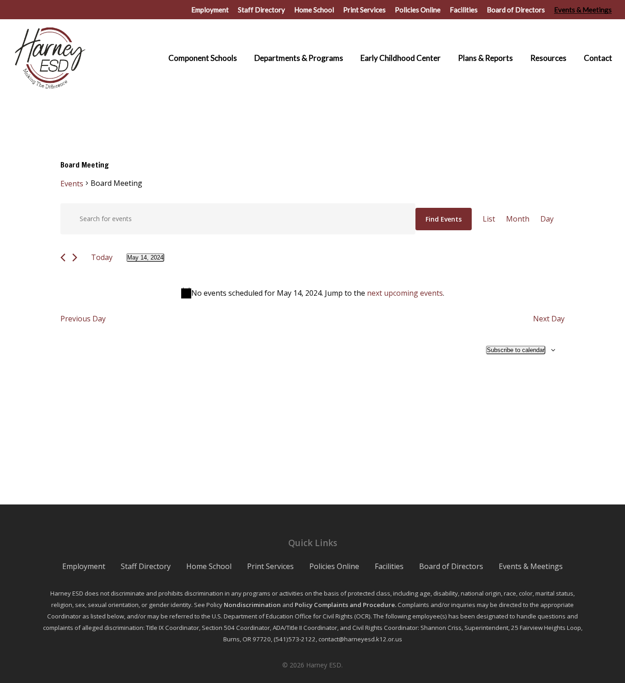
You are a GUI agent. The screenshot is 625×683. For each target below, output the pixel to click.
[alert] (312, 293)
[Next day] (74, 257)
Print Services (270, 566)
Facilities (389, 566)
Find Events (444, 219)
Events (71, 184)
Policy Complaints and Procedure (345, 605)
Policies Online (334, 566)
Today (102, 257)
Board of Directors (451, 566)
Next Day (549, 319)
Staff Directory (146, 566)
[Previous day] (62, 257)
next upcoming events (405, 293)
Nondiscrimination (252, 605)
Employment (83, 566)
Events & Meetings (531, 566)
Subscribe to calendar (515, 350)
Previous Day (83, 319)
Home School (209, 566)
